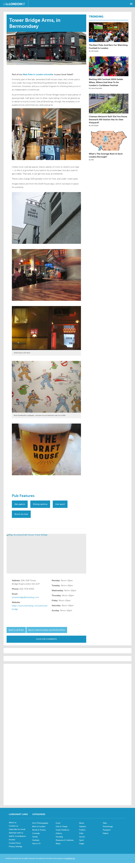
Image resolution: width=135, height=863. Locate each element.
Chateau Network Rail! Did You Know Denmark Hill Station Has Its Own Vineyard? (108, 119)
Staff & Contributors (17, 836)
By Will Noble (93, 51)
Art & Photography (40, 823)
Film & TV (36, 843)
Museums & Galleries (65, 840)
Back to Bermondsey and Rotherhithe (46, 630)
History (59, 833)
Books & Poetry (39, 830)
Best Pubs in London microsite (38, 74)
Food (58, 823)
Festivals (35, 840)
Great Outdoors (62, 830)
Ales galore (20, 504)
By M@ (91, 160)
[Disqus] (67, 767)
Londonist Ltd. (70, 858)
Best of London (38, 826)
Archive (12, 840)
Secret (82, 837)
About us (12, 822)
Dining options (40, 504)
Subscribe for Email (17, 829)
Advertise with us (16, 833)
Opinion (82, 826)
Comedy (36, 833)
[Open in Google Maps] (46, 554)
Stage (81, 843)
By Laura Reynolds (95, 88)
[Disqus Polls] (67, 699)
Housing (59, 837)
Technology (108, 826)
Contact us (13, 826)
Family (35, 837)
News (81, 823)
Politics (82, 830)
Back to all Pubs (16, 630)
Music (58, 843)
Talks (105, 823)
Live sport (60, 504)
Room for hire (21, 514)
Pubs (81, 833)
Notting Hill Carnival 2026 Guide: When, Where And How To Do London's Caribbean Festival (106, 82)
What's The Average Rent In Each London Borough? (106, 155)
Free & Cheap (61, 826)
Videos (105, 833)
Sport (81, 840)
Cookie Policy (15, 843)
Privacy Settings (15, 846)
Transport (107, 830)
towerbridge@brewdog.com (25, 597)
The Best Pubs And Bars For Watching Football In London (108, 46)
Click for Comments (46, 639)
